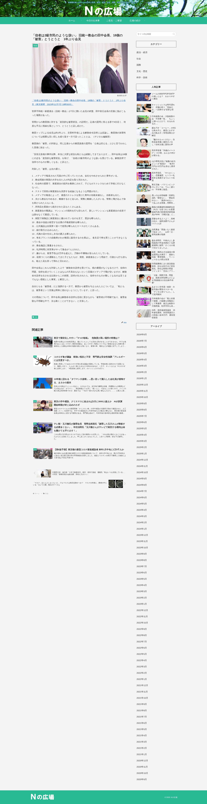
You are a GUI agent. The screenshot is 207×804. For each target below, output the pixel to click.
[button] (174, 34)
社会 (35, 317)
